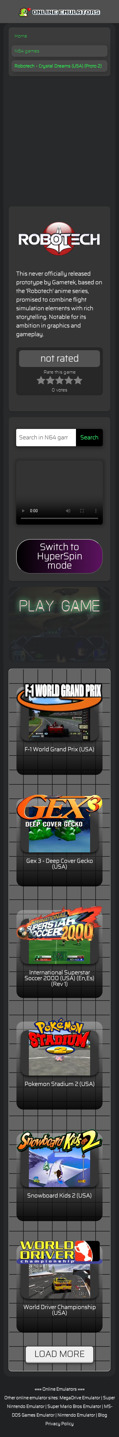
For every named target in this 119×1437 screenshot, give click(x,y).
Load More (59, 1354)
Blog (102, 1415)
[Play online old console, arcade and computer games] (59, 11)
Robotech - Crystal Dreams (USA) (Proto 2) (58, 66)
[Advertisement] (59, 138)
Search (89, 437)
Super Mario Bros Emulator (74, 1406)
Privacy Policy (59, 1424)
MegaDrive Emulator (80, 1398)
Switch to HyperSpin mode (59, 556)
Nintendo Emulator (76, 1415)
